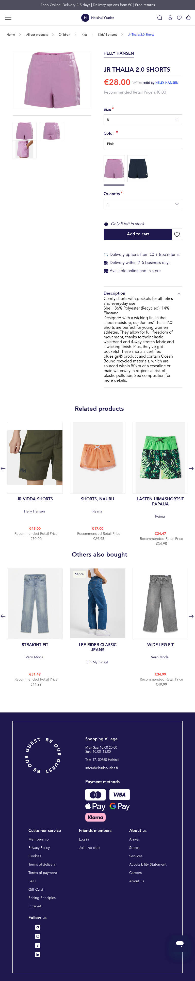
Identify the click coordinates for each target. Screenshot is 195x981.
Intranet (34, 906)
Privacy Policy (39, 848)
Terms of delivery (42, 864)
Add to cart (138, 234)
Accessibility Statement (148, 864)
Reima (97, 505)
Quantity (112, 194)
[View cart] (188, 17)
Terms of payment (42, 873)
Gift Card (35, 889)
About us (136, 881)
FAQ (32, 881)
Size (107, 110)
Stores (134, 848)
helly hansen (166, 83)
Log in (84, 839)
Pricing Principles (42, 898)
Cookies (34, 856)
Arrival (134, 839)
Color (109, 134)
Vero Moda (35, 651)
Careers (135, 873)
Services (135, 856)
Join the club (89, 848)
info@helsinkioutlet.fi (101, 768)
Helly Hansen (35, 505)
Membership (38, 839)
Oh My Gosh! (98, 653)
